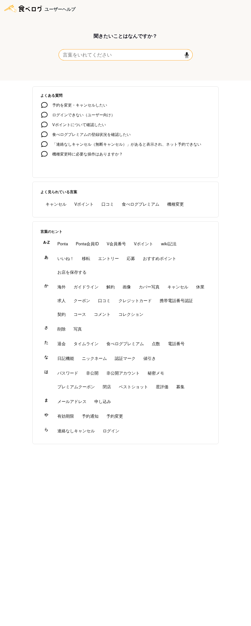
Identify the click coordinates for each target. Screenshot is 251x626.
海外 (61, 286)
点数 (156, 343)
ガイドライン (86, 286)
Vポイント (84, 204)
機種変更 (175, 204)
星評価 (162, 386)
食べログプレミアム (140, 204)
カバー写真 (149, 286)
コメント (102, 314)
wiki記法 (168, 243)
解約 (110, 286)
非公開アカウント (123, 373)
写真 (78, 329)
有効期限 (65, 416)
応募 (131, 258)
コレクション (130, 314)
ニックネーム (94, 358)
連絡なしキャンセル (76, 430)
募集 (180, 386)
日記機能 (65, 358)
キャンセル (56, 204)
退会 (61, 343)
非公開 (92, 373)
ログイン (111, 430)
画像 (127, 286)
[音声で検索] (186, 54)
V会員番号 (116, 243)
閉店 (107, 386)
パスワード (67, 373)
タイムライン (86, 343)
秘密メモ (156, 373)
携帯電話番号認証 (176, 300)
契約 (61, 314)
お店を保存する (72, 272)
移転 (86, 258)
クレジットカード (135, 300)
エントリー (108, 258)
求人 (61, 300)
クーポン (82, 300)
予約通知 (90, 416)
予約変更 (114, 416)
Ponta (62, 243)
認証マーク (125, 358)
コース (80, 314)
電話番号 (176, 343)
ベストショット (133, 386)
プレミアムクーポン (76, 386)
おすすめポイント (159, 258)
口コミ (107, 204)
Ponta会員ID (87, 243)
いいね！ (65, 258)
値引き (149, 358)
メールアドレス (72, 401)
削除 (61, 329)
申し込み (102, 401)
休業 (200, 286)
